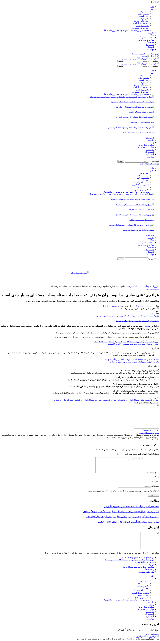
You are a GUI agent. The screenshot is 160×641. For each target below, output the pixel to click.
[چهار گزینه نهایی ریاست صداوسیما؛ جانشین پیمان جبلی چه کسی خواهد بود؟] (122, 97)
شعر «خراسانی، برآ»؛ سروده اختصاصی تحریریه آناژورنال (131, 506)
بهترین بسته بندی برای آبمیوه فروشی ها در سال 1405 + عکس (128, 521)
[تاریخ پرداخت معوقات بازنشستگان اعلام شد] (135, 107)
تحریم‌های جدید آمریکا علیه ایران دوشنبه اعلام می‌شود (138, 132)
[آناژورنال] (149, 56)
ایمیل (156, 481)
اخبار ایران (150, 289)
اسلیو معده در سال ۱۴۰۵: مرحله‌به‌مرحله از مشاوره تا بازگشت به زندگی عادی (121, 511)
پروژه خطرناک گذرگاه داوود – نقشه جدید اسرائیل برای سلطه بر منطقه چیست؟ (126, 341)
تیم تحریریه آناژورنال (110, 306)
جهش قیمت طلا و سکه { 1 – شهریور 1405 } (141, 122)
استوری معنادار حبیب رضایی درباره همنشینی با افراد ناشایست (133, 344)
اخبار (157, 289)
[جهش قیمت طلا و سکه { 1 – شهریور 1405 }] (135, 117)
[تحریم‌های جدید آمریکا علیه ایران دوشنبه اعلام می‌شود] (131, 127)
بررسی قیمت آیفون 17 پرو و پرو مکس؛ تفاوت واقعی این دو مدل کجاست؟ (122, 516)
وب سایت (155, 486)
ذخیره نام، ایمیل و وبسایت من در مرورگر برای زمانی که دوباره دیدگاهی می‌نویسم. (122, 491)
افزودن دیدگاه (140, 306)
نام (157, 477)
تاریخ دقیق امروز (152, 634)
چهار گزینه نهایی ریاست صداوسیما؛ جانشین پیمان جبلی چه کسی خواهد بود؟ (132, 101)
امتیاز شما (133, 454)
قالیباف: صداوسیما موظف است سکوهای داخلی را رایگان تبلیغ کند (132, 359)
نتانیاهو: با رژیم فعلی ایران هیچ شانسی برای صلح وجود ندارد (134, 362)
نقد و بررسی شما (151, 472)
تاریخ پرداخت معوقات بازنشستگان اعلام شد (141, 112)
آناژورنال (146, 326)
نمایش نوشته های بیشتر (149, 433)
